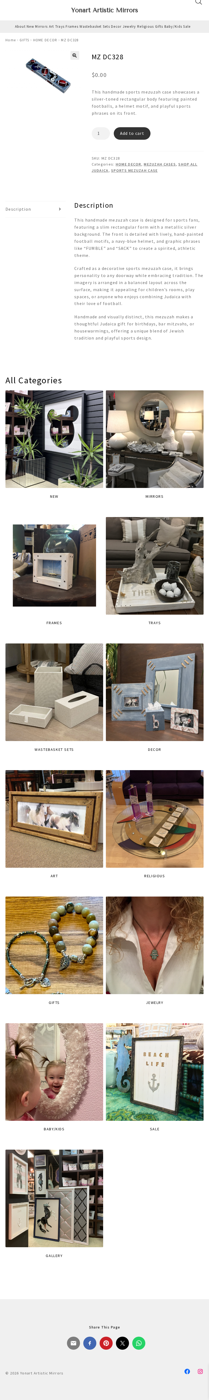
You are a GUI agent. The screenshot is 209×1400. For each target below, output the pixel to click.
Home (10, 40)
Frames (72, 26)
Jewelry (129, 26)
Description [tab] (18, 209)
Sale (186, 26)
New (30, 26)
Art (51, 26)
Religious (145, 26)
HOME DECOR (45, 40)
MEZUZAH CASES (160, 164)
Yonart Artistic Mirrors (104, 10)
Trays (59, 26)
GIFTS (24, 40)
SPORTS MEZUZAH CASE (134, 170)
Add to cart (132, 133)
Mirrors (41, 26)
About (20, 26)
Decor (116, 26)
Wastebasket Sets (94, 26)
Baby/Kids (173, 26)
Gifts (159, 26)
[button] (74, 55)
